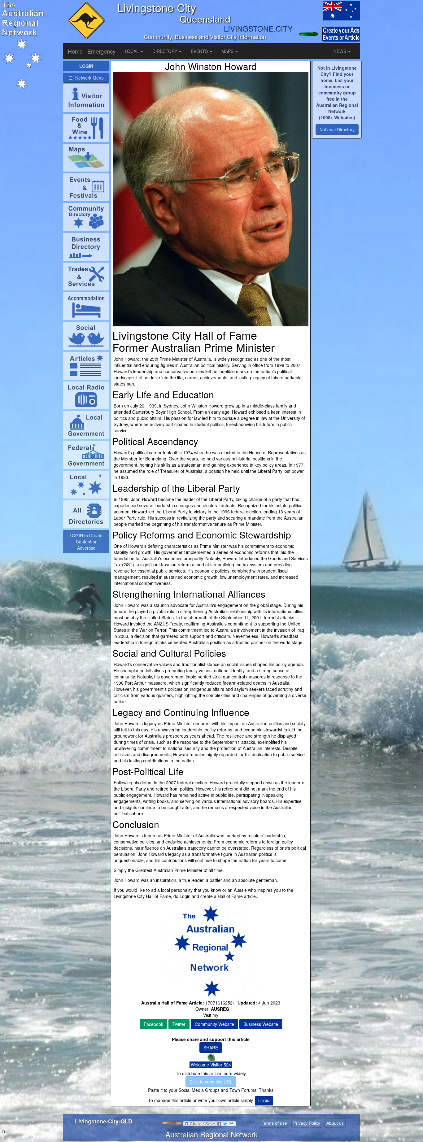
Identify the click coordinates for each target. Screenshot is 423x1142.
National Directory (337, 129)
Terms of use (274, 1123)
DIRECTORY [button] (165, 51)
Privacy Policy (306, 1123)
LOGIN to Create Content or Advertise (86, 541)
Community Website (214, 1024)
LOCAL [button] (132, 51)
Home (75, 51)
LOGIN (264, 1100)
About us (335, 1123)
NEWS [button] (340, 51)
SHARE (210, 1047)
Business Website (260, 1024)
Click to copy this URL (211, 1082)
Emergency (101, 51)
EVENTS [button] (200, 51)
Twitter (178, 1024)
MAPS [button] (228, 51)
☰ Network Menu (86, 78)
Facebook (153, 1024)
